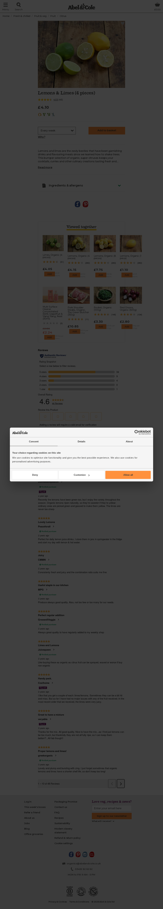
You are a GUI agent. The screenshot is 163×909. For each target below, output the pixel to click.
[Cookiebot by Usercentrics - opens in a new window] (137, 432)
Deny (35, 474)
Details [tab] (81, 441)
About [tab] (129, 441)
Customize (80, 474)
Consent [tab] (34, 441)
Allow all (128, 474)
